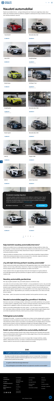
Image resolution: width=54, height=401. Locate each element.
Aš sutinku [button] (42, 205)
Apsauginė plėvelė (32, 382)
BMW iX (6, 180)
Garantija (30, 379)
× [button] (49, 193)
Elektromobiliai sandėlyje (32, 385)
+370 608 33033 (6, 379)
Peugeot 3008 (32, 156)
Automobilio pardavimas (18, 392)
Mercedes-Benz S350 (33, 132)
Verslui (17, 389)
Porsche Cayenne (8, 227)
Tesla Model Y (7, 34)
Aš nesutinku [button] (28, 205)
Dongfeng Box (7, 108)
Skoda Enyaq (7, 83)
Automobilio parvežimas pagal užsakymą (19, 381)
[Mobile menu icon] (52, 2)
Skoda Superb (7, 132)
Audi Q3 (6, 156)
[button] (12, 205)
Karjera (42, 382)
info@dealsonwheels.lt (8, 383)
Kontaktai (43, 388)
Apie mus (43, 377)
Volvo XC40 (6, 58)
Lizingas (17, 384)
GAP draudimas (32, 377)
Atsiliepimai (43, 379)
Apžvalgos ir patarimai (45, 386)
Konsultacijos (18, 377)
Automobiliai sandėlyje (33, 387)
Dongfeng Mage (32, 58)
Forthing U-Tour (33, 83)
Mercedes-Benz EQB (33, 34)
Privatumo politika (45, 384)
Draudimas (18, 386)
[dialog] (27, 200)
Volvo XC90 (31, 227)
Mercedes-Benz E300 (33, 108)
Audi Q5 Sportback (33, 180)
